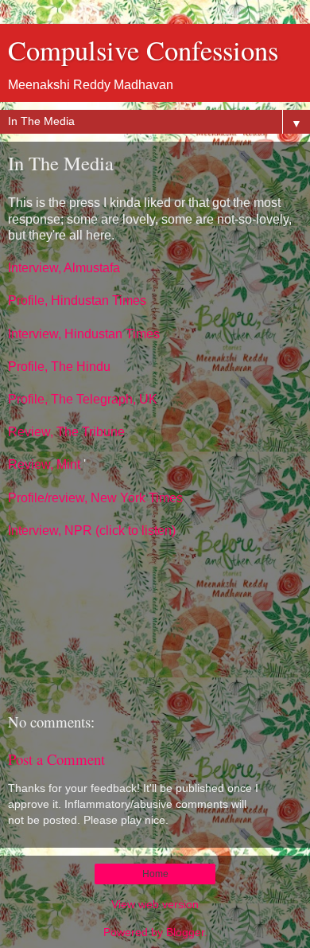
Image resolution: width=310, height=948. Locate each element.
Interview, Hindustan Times (84, 334)
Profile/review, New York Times (95, 498)
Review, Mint (44, 464)
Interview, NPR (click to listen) (92, 530)
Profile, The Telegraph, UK (82, 399)
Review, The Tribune (66, 432)
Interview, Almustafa (64, 268)
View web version (155, 904)
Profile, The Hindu (59, 366)
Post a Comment (56, 759)
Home (155, 874)
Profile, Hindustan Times (77, 300)
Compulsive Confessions (143, 50)
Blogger (185, 932)
